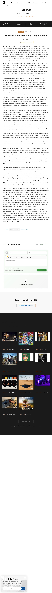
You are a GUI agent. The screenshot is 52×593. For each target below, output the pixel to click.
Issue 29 (6, 229)
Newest (41, 244)
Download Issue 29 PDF (26, 42)
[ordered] (21, 257)
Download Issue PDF (44, 24)
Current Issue (7, 24)
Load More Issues (26, 421)
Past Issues (30, 24)
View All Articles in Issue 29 (26, 305)
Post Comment (41, 270)
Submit (23, 588)
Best (37, 244)
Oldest (46, 244)
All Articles (19, 24)
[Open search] (42, 2)
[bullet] (23, 257)
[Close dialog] (25, 577)
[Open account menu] (45, 2)
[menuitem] (8, 5)
